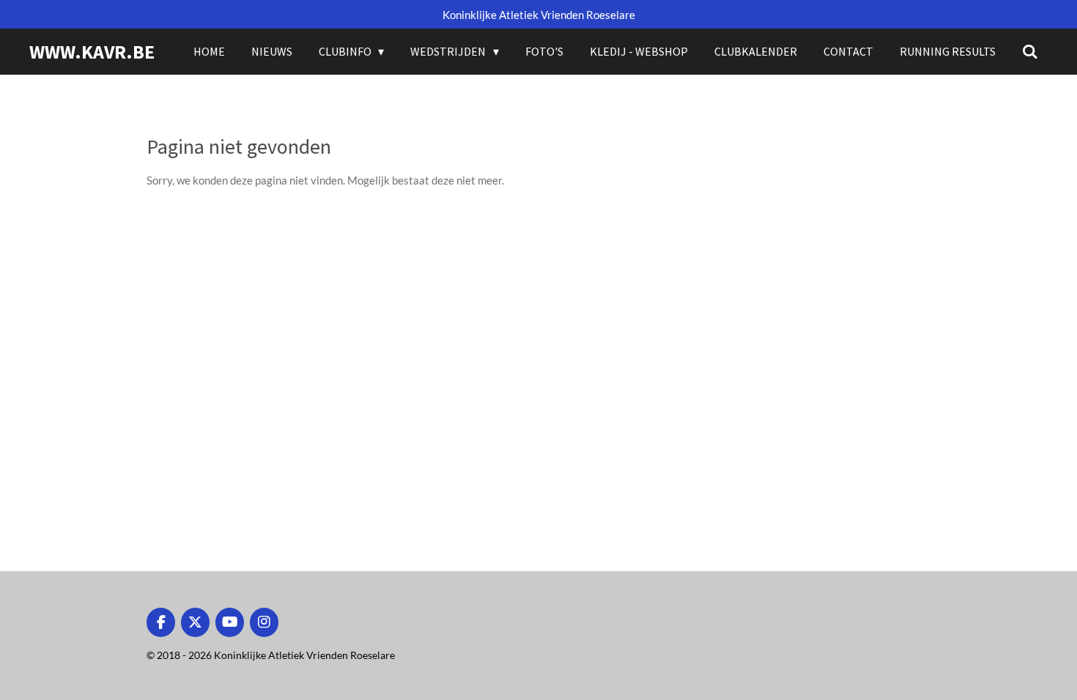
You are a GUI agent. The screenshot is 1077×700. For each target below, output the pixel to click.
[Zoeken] (1030, 51)
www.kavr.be (92, 52)
